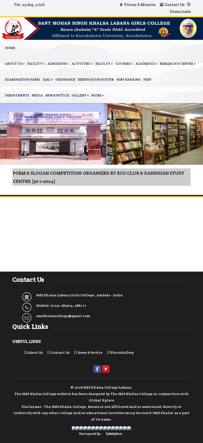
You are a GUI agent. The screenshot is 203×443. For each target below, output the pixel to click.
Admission (57, 64)
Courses (122, 64)
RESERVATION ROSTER (96, 79)
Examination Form (22, 79)
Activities (81, 64)
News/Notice (57, 95)
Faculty (103, 64)
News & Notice (89, 352)
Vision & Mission (140, 4)
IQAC (47, 79)
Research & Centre (176, 64)
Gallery (79, 95)
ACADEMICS (145, 64)
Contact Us (173, 4)
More (96, 95)
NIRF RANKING (128, 79)
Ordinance (65, 79)
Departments (17, 95)
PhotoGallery (122, 352)
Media (37, 95)
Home (10, 48)
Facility (35, 64)
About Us (13, 64)
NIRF (147, 79)
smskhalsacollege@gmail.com (63, 316)
